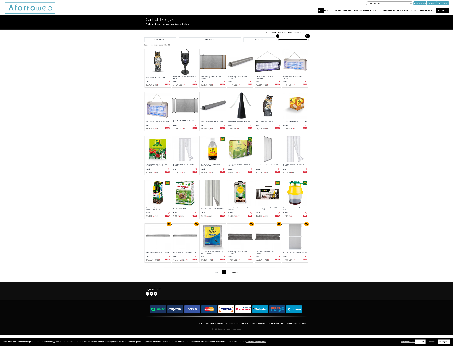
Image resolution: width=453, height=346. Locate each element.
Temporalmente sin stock (267, 89)
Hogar (326, 10)
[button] (210, 39)
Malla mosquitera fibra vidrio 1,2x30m (265, 252)
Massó (285, 125)
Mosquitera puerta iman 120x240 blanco (183, 164)
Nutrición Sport (410, 10)
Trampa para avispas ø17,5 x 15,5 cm (295, 121)
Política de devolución (258, 323)
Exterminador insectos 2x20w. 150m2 (293, 77)
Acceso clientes (420, 3)
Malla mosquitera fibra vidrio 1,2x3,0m (237, 77)
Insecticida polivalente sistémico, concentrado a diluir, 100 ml (156, 164)
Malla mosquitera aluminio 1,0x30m (184, 252)
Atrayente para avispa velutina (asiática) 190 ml (210, 164)
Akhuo (148, 81)
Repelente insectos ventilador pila (239, 121)
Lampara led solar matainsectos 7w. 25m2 (184, 77)
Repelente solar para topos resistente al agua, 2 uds (154, 208)
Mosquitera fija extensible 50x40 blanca (183, 121)
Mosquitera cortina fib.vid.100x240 (267, 165)
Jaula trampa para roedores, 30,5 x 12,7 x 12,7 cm (267, 208)
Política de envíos (242, 323)
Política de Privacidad (275, 323)
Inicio (320, 10)
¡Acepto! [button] (420, 342)
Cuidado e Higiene (370, 10)
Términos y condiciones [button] (256, 342)
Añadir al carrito (158, 89)
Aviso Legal (210, 323)
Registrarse (432, 3)
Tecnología (336, 10)
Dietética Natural (427, 10)
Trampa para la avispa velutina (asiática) (293, 208)
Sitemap (303, 323)
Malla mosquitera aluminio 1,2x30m (157, 252)
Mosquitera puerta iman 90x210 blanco (293, 164)
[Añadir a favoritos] (168, 81)
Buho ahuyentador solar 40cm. (266, 121)
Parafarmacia (385, 10)
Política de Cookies (291, 323)
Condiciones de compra (224, 323)
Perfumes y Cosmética (352, 10)
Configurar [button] (443, 342)
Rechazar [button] (431, 342)
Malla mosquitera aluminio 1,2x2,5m (212, 121)
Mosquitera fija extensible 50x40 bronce (211, 77)
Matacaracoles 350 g (179, 208)
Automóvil (397, 10)
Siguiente (234, 272)
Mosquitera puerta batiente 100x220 (294, 252)
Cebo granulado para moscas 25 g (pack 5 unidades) (211, 252)
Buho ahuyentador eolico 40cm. (156, 77)
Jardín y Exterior (284, 32)
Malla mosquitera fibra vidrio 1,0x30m (237, 252)
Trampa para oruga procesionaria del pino (239, 164)
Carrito (443, 10)
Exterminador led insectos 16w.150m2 (264, 77)
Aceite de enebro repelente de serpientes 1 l (238, 208)
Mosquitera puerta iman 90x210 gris (212, 208)
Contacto (201, 323)
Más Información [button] (408, 342)
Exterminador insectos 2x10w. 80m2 (157, 121)
